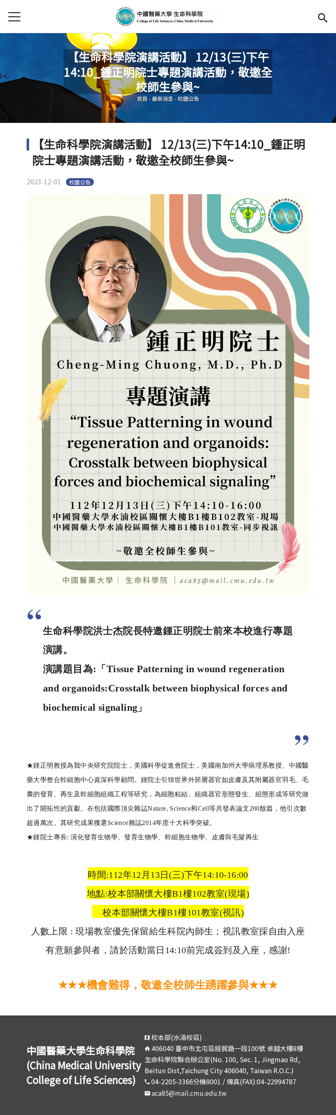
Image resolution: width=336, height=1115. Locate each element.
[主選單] (14, 16)
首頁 (142, 98)
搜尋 (322, 16)
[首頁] (168, 16)
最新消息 (162, 98)
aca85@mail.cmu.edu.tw (189, 1093)
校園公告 (188, 98)
